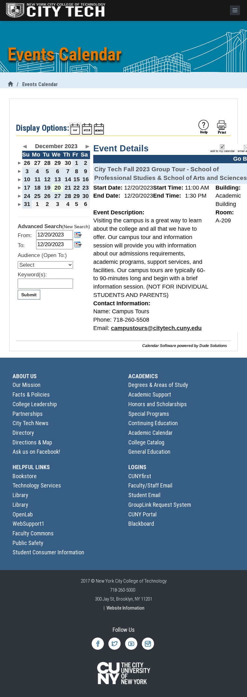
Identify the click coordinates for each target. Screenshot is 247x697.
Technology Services (37, 485)
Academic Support (149, 394)
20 (57, 187)
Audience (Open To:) (42, 255)
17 (27, 187)
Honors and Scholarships (157, 404)
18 (37, 187)
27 (37, 163)
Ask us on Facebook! (36, 451)
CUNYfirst (139, 476)
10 (27, 179)
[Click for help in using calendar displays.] (203, 126)
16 (85, 179)
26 (27, 163)
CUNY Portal (142, 514)
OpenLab (23, 514)
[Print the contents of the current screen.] (222, 126)
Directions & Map (32, 442)
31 (27, 204)
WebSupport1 (28, 523)
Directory (23, 432)
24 (27, 196)
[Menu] (235, 10)
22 (76, 187)
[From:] (78, 234)
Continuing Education (153, 423)
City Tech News (31, 423)
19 (47, 187)
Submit (29, 294)
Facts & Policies (31, 394)
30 (68, 163)
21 (68, 187)
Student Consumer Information (48, 552)
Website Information (125, 608)
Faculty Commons (33, 533)
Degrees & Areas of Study (158, 384)
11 (37, 179)
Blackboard (141, 523)
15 (76, 179)
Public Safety (28, 543)
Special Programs (148, 413)
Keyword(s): (32, 275)
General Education (149, 451)
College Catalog (146, 442)
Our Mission (27, 384)
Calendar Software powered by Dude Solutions (184, 346)
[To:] (78, 244)
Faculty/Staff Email (150, 485)
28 (47, 163)
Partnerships (28, 413)
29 (57, 163)
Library (20, 495)
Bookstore (25, 476)
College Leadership (35, 404)
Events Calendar (40, 84)
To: (21, 245)
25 (37, 196)
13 (57, 179)
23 (85, 187)
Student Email (144, 495)
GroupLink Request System (159, 504)
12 (47, 179)
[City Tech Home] (10, 84)
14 (68, 179)
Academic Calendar (150, 432)
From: (25, 235)
